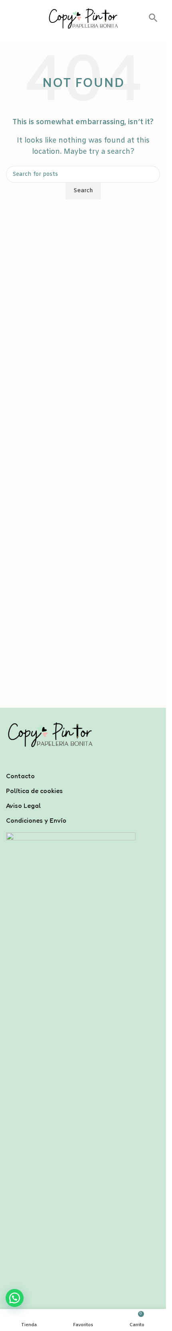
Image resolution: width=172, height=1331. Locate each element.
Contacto (20, 776)
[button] (153, 20)
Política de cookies (34, 791)
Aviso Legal (23, 805)
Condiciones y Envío (36, 820)
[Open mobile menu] (9, 18)
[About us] (83, 765)
